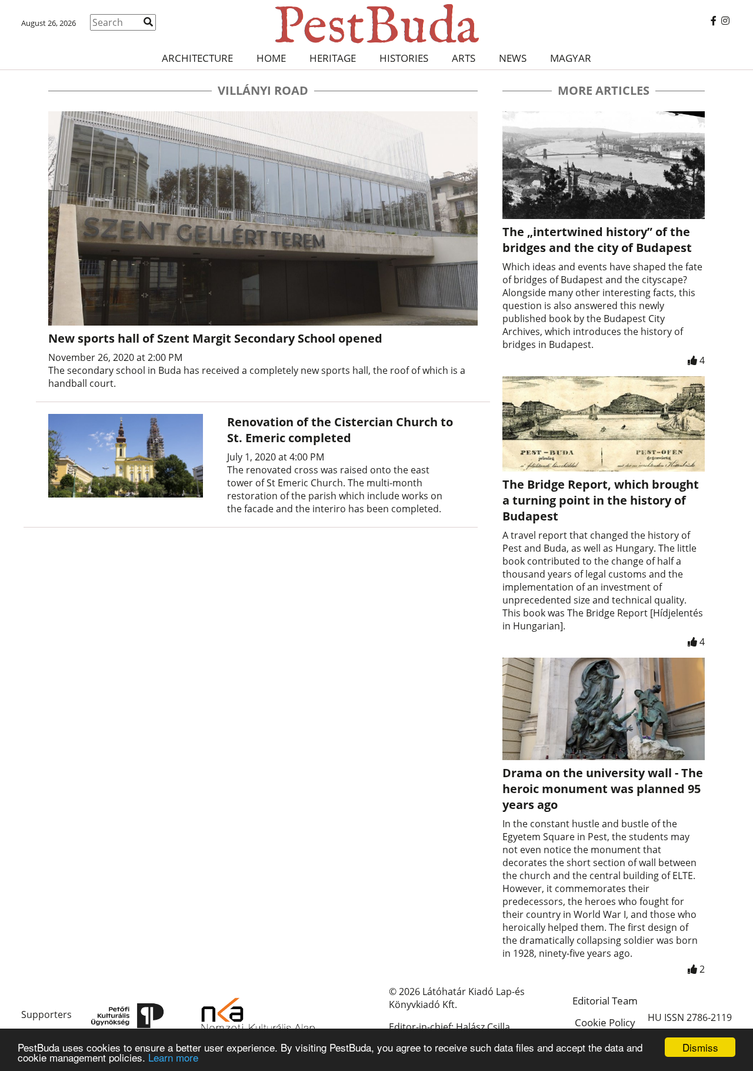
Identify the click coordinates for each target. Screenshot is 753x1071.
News (513, 58)
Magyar (570, 58)
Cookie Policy (605, 1022)
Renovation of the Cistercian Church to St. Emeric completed (340, 430)
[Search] (148, 21)
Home (271, 58)
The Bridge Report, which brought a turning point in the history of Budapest (600, 500)
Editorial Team (605, 1000)
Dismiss (700, 1047)
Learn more (173, 1057)
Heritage (332, 58)
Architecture (197, 58)
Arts (463, 58)
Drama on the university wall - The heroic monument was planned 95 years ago (602, 789)
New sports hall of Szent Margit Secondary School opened (215, 338)
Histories (403, 58)
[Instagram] (725, 20)
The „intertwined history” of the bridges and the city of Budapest (597, 240)
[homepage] (376, 23)
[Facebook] (714, 20)
